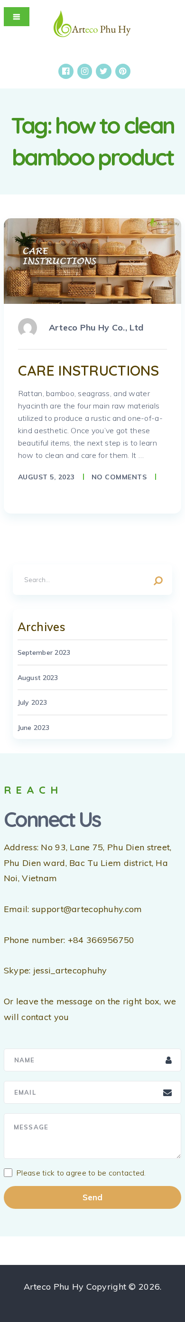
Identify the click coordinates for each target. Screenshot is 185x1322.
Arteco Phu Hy (54, 1286)
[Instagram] (84, 71)
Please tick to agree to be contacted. (81, 1172)
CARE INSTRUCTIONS (88, 370)
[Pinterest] (122, 71)
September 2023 (44, 652)
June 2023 (34, 727)
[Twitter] (103, 71)
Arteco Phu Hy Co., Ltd (96, 327)
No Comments (119, 477)
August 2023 (38, 677)
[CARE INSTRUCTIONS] (92, 261)
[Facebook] (65, 71)
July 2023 (32, 702)
